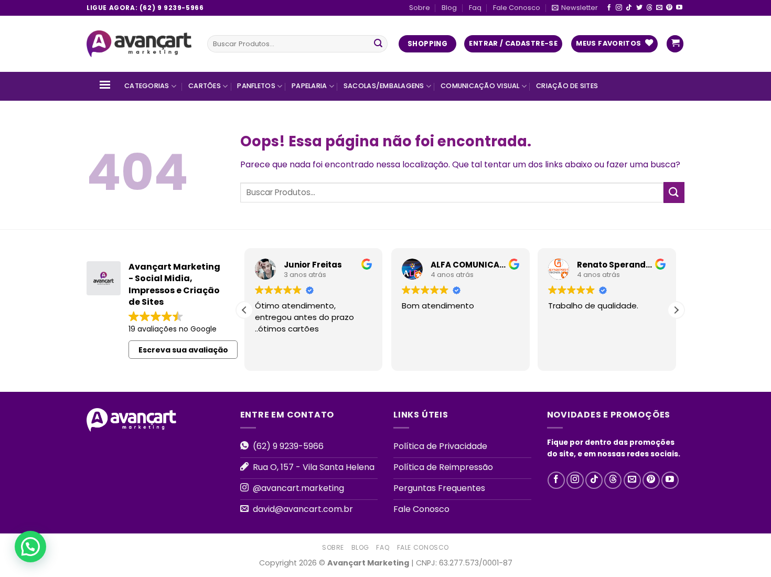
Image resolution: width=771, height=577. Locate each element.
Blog (449, 7)
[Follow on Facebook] (609, 8)
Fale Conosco (516, 7)
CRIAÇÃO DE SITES (567, 85)
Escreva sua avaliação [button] (183, 350)
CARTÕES (204, 85)
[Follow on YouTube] (679, 8)
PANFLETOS (256, 85)
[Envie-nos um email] (659, 8)
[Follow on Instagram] (619, 8)
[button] (676, 310)
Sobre (419, 7)
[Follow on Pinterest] (669, 8)
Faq (475, 7)
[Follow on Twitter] (639, 8)
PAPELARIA (309, 85)
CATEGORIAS (146, 85)
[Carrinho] (675, 43)
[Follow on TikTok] (629, 8)
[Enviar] (378, 44)
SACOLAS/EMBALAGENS (384, 85)
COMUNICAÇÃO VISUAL (480, 85)
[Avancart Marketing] (139, 44)
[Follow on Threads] (649, 8)
